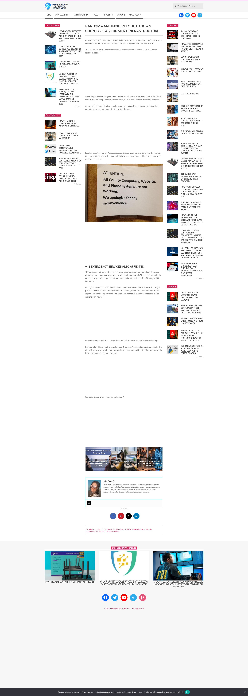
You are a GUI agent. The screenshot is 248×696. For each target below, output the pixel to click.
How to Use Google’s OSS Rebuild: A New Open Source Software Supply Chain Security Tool (70, 163)
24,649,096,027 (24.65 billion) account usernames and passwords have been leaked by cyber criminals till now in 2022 (69, 96)
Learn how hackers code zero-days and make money (68, 135)
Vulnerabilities (137, 529)
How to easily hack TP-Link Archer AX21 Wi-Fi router (69, 64)
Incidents (119, 529)
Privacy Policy (138, 608)
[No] (244, 692)
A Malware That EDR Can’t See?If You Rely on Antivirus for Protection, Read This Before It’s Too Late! (192, 335)
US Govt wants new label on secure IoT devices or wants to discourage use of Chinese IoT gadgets (68, 79)
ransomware (114, 532)
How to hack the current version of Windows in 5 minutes (69, 123)
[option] (98, 459)
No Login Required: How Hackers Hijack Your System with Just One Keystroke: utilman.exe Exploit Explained (192, 253)
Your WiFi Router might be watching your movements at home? (192, 108)
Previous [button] (83, 459)
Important (111, 529)
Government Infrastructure (97, 532)
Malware (127, 529)
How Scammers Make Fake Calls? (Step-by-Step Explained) (191, 83)
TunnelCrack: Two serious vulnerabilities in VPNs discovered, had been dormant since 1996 (70, 51)
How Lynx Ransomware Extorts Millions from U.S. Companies (192, 320)
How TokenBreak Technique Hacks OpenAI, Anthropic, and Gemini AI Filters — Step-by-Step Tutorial (192, 220)
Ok (187, 692)
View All (78, 107)
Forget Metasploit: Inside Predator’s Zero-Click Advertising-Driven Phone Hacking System (192, 148)
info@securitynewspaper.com (117, 608)
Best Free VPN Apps (190, 94)
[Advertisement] (124, 76)
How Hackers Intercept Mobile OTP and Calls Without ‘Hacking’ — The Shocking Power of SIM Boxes (70, 36)
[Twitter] (89, 503)
